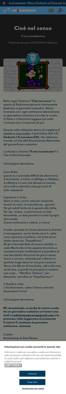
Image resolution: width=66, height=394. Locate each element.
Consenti (32, 374)
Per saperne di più (12, 365)
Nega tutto (32, 382)
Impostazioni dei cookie (33, 388)
